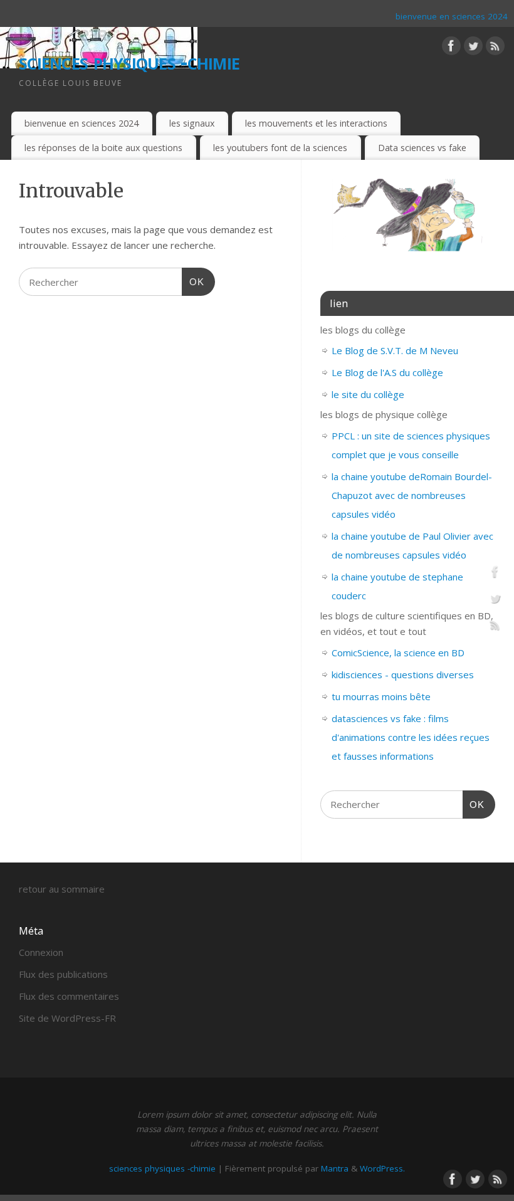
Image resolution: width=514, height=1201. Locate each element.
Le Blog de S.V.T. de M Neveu (395, 350)
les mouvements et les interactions (316, 123)
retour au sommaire (62, 889)
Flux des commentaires (69, 996)
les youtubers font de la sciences (280, 148)
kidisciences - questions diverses (403, 674)
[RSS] (495, 48)
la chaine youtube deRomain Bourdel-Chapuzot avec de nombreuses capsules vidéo (412, 495)
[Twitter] (473, 48)
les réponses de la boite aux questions (103, 148)
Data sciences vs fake (422, 148)
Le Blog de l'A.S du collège (387, 372)
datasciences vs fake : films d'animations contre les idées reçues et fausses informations (411, 737)
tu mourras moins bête (381, 696)
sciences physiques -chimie (129, 61)
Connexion (41, 952)
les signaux (191, 123)
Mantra (335, 1168)
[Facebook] (451, 48)
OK (193, 281)
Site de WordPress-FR (67, 1018)
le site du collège (368, 394)
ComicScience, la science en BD (398, 652)
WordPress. (382, 1168)
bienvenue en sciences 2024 (452, 16)
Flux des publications (63, 974)
